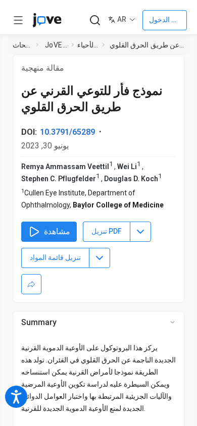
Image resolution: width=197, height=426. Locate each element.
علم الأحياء (87, 45)
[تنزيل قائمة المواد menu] (99, 258)
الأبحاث (22, 45)
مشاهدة (57, 231)
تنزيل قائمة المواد (55, 257)
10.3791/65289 (67, 132)
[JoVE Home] (47, 20)
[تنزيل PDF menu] (140, 232)
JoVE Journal (56, 45)
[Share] (31, 284)
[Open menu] (18, 20)
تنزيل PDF (106, 231)
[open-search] (94, 20)
